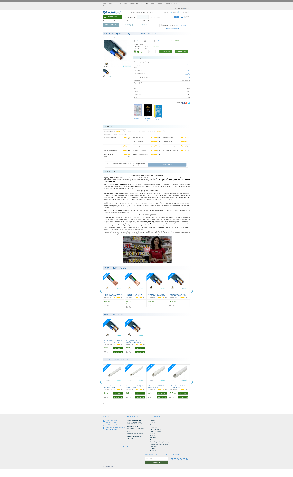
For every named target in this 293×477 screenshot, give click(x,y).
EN (179, 8)
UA (175, 8)
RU (177, 8)
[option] (114, 290)
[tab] (114, 131)
